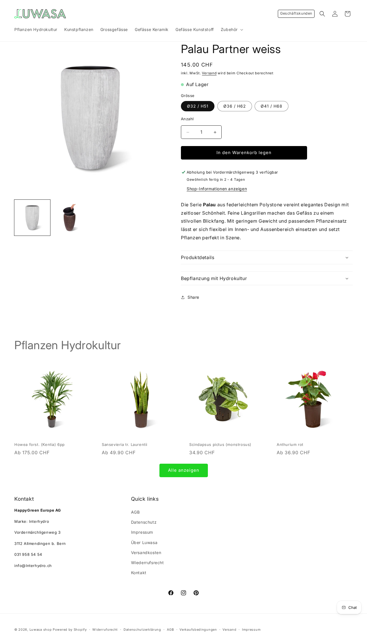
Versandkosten (146, 552)
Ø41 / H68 (271, 106)
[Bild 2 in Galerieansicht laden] (71, 218)
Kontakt (139, 572)
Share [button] (193, 297)
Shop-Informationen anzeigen (217, 188)
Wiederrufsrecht (147, 562)
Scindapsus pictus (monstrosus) (220, 444)
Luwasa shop (41, 630)
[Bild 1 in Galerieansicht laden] (32, 218)
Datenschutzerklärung (142, 629)
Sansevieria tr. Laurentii (124, 444)
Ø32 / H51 (197, 106)
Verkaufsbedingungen (198, 629)
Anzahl (187, 119)
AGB (135, 512)
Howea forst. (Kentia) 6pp (39, 444)
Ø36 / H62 (234, 106)
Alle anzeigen (183, 470)
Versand (209, 73)
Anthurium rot (290, 444)
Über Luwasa (144, 542)
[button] (231, 30)
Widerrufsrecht (105, 629)
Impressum (142, 532)
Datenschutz (144, 522)
